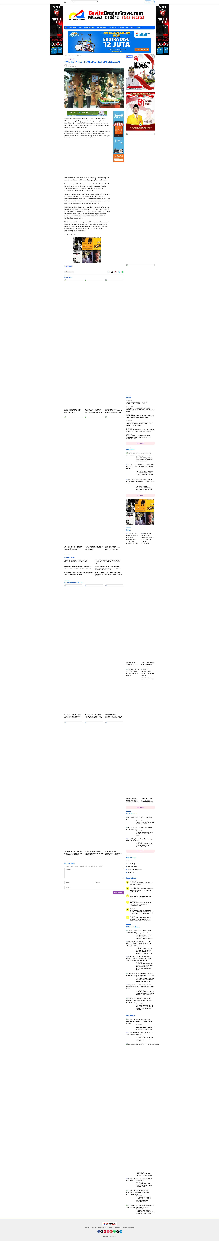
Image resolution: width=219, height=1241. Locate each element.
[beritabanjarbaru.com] (109, 15)
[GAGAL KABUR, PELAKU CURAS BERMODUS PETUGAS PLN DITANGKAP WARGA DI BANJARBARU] (148, 597)
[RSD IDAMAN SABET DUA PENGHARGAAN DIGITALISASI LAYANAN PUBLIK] (140, 1180)
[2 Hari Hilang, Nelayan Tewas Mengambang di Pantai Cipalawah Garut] (140, 840)
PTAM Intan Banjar (123, 27)
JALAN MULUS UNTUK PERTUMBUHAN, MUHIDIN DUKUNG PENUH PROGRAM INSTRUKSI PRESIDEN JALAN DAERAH (140, 919)
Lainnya (138, 27)
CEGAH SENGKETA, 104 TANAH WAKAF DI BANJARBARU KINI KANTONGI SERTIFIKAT (72, 410)
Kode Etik (93, 1227)
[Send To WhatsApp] (122, 272)
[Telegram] (120, 1231)
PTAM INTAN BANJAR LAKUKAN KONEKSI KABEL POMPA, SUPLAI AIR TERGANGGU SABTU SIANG (145, 993)
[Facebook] (98, 1231)
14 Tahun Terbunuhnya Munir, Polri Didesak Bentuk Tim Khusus (144, 833)
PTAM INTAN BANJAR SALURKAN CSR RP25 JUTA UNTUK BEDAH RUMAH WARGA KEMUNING (145, 979)
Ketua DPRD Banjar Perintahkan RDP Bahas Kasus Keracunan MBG (140, 897)
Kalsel (80, 27)
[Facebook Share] (108, 272)
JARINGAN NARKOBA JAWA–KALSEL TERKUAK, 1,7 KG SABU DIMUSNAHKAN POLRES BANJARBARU (147, 800)
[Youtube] (111, 1231)
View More (140, 443)
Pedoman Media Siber (128, 1227)
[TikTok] (117, 1231)
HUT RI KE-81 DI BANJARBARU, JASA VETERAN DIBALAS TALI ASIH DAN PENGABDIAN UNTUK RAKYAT (93, 410)
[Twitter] (101, 1231)
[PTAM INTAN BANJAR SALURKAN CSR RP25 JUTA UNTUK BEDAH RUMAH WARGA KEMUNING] (140, 974)
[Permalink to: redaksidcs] (65, 65)
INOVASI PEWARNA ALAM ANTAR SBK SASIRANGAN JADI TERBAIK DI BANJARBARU (94, 548)
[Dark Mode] (153, 2)
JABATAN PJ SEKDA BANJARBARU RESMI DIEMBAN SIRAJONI (141, 883)
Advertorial (68, 266)
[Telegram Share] (119, 272)
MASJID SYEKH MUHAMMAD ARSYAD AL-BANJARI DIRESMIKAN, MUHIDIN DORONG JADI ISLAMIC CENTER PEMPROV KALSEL (139, 423)
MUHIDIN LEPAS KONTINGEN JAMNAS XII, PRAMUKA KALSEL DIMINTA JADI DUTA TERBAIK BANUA (140, 430)
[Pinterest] (105, 1231)
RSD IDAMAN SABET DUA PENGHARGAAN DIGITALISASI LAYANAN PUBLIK (144, 1185)
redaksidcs (70, 65)
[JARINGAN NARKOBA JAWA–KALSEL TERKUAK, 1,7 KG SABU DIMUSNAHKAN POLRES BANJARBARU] (148, 732)
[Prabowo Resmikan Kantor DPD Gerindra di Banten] (140, 818)
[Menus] (65, 2)
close (61, 4)
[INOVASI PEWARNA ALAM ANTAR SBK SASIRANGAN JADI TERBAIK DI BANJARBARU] (94, 480)
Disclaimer (117, 1227)
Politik (132, 27)
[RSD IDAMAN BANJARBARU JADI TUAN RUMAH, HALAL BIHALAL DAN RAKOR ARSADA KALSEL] (140, 1021)
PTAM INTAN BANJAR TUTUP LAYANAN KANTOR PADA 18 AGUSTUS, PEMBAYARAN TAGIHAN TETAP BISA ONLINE (144, 951)
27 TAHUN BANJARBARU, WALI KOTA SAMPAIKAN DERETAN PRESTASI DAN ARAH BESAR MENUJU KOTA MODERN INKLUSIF (142, 911)
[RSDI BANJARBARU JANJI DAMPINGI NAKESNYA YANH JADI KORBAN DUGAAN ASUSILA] (140, 1206)
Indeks (148, 2)
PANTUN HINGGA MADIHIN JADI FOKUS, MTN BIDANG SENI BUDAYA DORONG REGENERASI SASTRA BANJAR (138, 437)
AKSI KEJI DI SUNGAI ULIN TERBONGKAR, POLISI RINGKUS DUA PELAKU (132, 800)
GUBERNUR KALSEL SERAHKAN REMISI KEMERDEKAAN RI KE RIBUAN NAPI (136, 402)
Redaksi (110, 1227)
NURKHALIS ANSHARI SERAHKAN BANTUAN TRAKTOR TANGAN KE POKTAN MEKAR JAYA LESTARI (142, 890)
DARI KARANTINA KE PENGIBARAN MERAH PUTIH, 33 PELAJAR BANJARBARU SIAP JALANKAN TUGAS (113, 410)
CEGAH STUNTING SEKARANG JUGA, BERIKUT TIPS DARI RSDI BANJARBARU (144, 1039)
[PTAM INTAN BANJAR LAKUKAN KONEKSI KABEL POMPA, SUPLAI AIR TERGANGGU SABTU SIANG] (140, 987)
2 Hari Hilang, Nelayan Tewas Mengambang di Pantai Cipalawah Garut (144, 845)
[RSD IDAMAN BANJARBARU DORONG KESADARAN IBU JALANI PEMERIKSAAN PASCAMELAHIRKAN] (140, 1192)
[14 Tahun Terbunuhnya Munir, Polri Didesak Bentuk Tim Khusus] (140, 828)
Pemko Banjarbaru (89, 27)
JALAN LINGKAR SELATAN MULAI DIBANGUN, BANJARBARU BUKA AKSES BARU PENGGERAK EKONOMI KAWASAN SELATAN (73, 548)
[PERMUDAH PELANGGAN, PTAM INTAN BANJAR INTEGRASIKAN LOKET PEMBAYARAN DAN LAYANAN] (140, 1000)
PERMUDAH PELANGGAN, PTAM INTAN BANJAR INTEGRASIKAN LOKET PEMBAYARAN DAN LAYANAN (144, 1007)
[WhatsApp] (114, 1231)
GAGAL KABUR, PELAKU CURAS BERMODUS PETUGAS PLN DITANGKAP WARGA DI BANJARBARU (147, 664)
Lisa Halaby (131, 872)
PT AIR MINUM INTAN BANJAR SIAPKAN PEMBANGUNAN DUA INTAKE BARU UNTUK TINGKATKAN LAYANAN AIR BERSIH (144, 967)
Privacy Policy (102, 1227)
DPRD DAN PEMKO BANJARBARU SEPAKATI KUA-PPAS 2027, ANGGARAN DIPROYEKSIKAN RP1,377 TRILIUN (114, 548)
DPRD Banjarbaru (102, 27)
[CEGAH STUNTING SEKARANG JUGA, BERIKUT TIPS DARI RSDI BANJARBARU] (140, 1034)
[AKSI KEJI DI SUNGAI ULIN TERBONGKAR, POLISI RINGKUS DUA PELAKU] (132, 732)
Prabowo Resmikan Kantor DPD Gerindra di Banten (145, 823)
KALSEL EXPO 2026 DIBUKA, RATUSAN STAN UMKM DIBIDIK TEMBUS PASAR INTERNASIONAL (140, 416)
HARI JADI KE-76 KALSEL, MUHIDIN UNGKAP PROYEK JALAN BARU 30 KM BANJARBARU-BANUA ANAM (140, 409)
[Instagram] (108, 1231)
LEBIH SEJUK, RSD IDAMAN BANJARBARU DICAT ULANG (144, 1174)
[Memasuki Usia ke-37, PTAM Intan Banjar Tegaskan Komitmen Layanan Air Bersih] (140, 931)
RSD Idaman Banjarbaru (135, 869)
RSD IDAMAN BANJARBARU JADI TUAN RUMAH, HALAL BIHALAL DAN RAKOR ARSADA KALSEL (145, 1027)
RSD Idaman (112, 27)
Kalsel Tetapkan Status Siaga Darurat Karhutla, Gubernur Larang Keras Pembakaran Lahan (141, 904)
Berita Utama (72, 27)
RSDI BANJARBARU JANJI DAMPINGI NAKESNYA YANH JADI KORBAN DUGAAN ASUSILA (145, 1211)
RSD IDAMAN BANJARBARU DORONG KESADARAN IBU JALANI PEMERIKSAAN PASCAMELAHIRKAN (143, 1199)
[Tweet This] (112, 272)
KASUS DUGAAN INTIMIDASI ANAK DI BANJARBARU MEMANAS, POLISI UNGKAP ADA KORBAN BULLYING (132, 664)
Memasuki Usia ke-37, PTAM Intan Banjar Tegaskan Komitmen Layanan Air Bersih (144, 936)
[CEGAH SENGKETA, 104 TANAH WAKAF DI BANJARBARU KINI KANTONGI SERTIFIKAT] (73, 343)
